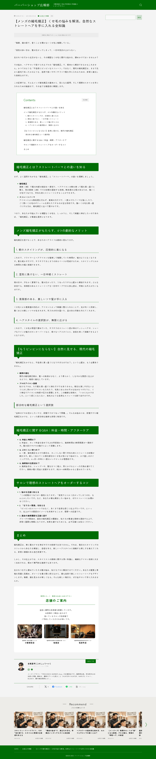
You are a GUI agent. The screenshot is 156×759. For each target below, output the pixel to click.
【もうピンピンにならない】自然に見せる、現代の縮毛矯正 (49, 130)
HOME (16, 749)
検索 (139, 17)
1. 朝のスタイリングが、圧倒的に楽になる (42, 116)
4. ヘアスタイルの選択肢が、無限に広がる (42, 125)
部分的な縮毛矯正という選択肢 (38, 134)
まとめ (26, 149)
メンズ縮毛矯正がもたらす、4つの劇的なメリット (44, 112)
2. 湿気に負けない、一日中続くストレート (42, 119)
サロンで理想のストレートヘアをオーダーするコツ (45, 144)
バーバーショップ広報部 (32, 5)
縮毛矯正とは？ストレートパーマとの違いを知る (44, 107)
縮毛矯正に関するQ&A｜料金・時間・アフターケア (45, 140)
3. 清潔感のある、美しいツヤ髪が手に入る (42, 122)
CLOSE (85, 99)
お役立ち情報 (44, 16)
